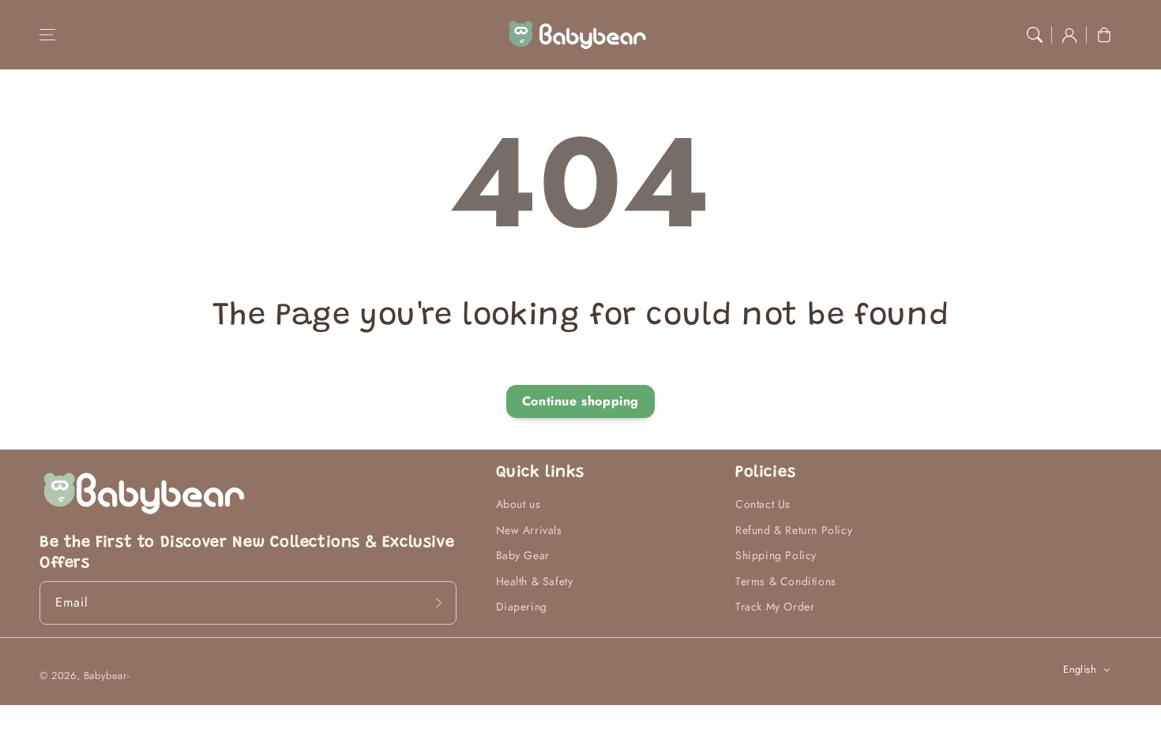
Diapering (521, 606)
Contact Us (763, 504)
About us (518, 504)
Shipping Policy (776, 555)
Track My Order (774, 606)
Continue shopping (580, 401)
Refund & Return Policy (793, 530)
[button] (47, 34)
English (1079, 669)
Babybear (105, 675)
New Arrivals (529, 530)
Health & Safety (534, 581)
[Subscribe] (439, 602)
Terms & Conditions (785, 581)
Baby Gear (523, 555)
